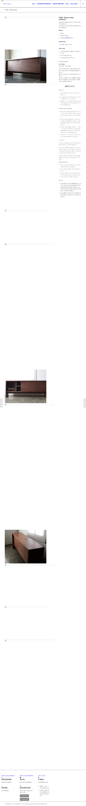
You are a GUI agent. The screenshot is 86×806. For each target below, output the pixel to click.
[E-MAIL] (38, 777)
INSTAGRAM (6, 779)
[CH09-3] (29, 466)
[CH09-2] (29, 289)
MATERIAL (68, 38)
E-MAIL (41, 779)
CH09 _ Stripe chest (11, 10)
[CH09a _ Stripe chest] (84, 403)
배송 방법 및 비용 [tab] (63, 162)
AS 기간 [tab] (61, 180)
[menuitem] (33, 3)
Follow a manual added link (8, 775)
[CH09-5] (29, 686)
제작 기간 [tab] (61, 90)
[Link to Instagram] (83, 3)
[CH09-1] (29, 18)
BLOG (22, 779)
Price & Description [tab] (63, 61)
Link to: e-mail (41, 775)
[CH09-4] (29, 584)
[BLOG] (20, 777)
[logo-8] (6, 3)
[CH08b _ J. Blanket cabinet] (1, 403)
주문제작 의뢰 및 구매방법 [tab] (65, 108)
